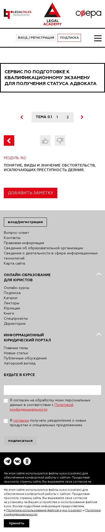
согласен (21, 420)
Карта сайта (14, 263)
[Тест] (9, 140)
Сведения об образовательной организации (43, 248)
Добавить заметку (30, 193)
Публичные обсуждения (25, 358)
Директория (14, 324)
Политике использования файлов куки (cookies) (44, 510)
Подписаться (20, 441)
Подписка (69, 37)
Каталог (11, 298)
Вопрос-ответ (16, 233)
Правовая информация (24, 243)
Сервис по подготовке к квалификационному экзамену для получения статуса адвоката (51, 78)
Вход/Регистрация (25, 222)
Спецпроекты (16, 318)
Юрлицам (12, 308)
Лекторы (11, 303)
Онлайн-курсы (16, 288)
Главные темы (16, 348)
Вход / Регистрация (36, 37)
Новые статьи (16, 353)
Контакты (12, 238)
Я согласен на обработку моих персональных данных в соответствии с (50, 405)
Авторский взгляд (19, 363)
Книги (9, 313)
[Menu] (97, 37)
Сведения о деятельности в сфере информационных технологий (51, 256)
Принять (16, 523)
